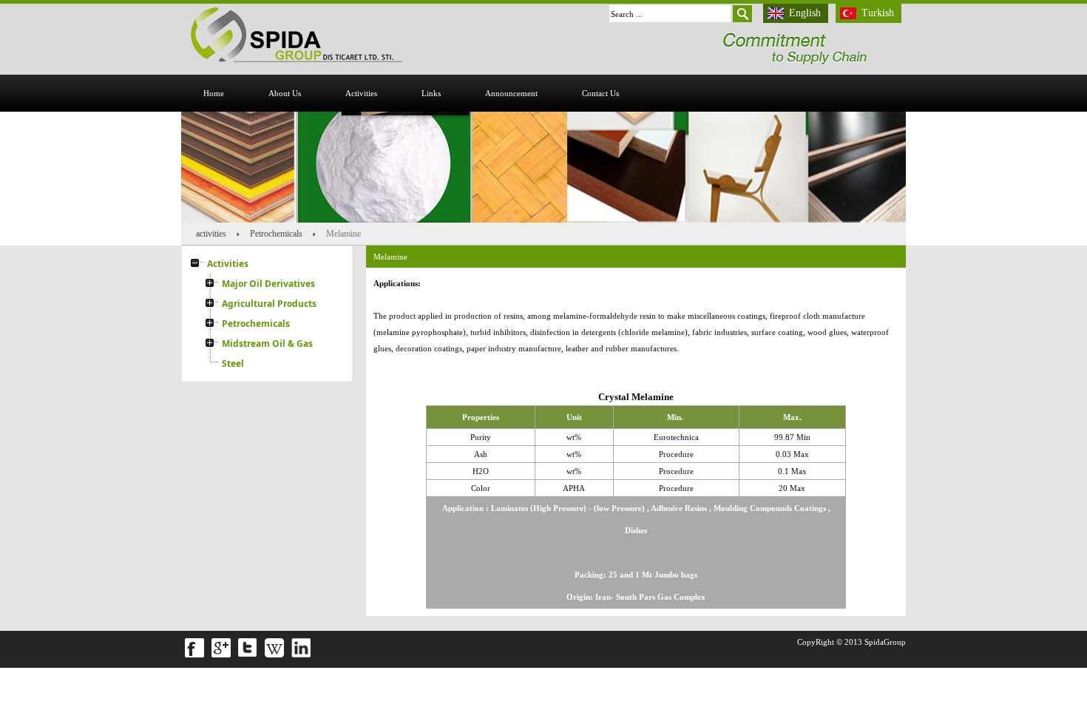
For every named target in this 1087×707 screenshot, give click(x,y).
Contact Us (600, 93)
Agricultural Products (269, 303)
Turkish (877, 12)
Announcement (511, 93)
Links (431, 93)
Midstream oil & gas (267, 343)
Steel (233, 363)
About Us (284, 93)
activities (361, 93)
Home (213, 93)
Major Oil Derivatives (268, 283)
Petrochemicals (276, 234)
